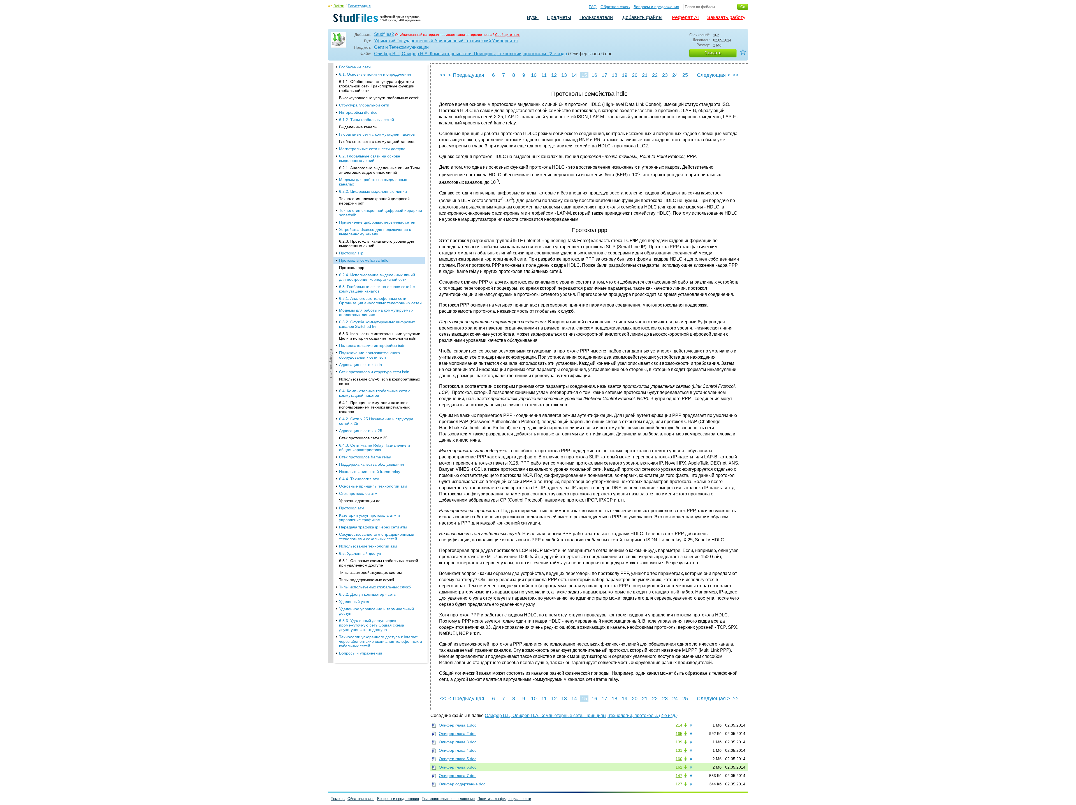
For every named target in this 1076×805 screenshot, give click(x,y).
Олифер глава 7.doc (457, 775)
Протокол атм (351, 508)
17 (604, 75)
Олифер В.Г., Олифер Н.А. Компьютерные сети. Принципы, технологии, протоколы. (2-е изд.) (470, 53)
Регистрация (359, 6)
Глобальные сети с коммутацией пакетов (377, 134)
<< (443, 75)
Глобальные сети (355, 67)
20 (634, 75)
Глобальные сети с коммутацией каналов (377, 141)
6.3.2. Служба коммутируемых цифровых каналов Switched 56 (377, 324)
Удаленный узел (354, 601)
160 (679, 759)
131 (679, 750)
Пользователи (596, 17)
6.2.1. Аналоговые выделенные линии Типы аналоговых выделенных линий (379, 170)
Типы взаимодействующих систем (370, 572)
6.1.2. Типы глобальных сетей (366, 119)
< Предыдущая (466, 75)
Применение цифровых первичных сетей (377, 222)
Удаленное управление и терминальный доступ (376, 611)
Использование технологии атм (368, 546)
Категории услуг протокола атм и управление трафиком (369, 517)
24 (675, 75)
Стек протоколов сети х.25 (363, 438)
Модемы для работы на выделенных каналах (373, 181)
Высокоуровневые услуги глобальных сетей (379, 98)
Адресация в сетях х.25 (360, 430)
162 (679, 767)
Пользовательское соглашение (448, 799)
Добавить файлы (642, 17)
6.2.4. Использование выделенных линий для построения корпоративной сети (377, 277)
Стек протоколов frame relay (365, 457)
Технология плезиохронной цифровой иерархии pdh (374, 200)
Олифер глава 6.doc (457, 767)
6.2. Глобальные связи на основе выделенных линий (369, 158)
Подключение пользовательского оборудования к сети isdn (369, 355)
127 (679, 784)
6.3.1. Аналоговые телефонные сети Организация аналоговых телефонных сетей (380, 300)
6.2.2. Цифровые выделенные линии (373, 191)
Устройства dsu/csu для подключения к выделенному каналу (375, 231)
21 (645, 75)
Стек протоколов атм (358, 493)
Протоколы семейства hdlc (363, 260)
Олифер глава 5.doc (457, 759)
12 (554, 75)
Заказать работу (726, 17)
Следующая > (713, 75)
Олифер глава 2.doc (457, 733)
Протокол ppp (351, 267)
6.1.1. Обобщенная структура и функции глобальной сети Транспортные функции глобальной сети (376, 86)
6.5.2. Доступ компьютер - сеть (367, 594)
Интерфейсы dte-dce (358, 112)
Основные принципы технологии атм (373, 486)
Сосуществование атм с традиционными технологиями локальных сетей (376, 536)
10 (534, 75)
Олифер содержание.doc (462, 784)
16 (594, 75)
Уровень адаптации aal (360, 500)
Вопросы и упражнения (360, 653)
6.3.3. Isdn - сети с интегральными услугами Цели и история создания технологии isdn (379, 335)
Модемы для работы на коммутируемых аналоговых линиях (376, 312)
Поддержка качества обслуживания (371, 464)
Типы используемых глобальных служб (375, 587)
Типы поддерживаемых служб (366, 579)
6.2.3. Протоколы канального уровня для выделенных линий (376, 243)
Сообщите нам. (507, 34)
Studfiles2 (384, 34)
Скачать (712, 52)
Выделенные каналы (358, 127)
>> (735, 75)
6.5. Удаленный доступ (360, 553)
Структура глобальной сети (364, 105)
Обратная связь (615, 6)
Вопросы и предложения (656, 6)
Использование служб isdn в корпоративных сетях (379, 381)
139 (679, 742)
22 (655, 75)
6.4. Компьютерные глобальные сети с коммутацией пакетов (374, 393)
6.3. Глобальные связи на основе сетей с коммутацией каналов (377, 288)
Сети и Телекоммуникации (402, 47)
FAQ (593, 6)
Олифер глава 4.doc (457, 750)
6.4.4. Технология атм (359, 479)
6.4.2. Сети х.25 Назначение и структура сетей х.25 (376, 421)
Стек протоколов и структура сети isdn (374, 372)
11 (544, 75)
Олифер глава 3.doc (457, 742)
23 (665, 75)
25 (685, 75)
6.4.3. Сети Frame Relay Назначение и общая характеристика (374, 447)
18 (614, 75)
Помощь (338, 799)
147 (679, 775)
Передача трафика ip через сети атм (373, 527)
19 (624, 75)
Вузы (533, 17)
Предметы (559, 17)
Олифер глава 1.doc (457, 725)
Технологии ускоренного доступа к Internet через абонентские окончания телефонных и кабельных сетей (380, 641)
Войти (338, 6)
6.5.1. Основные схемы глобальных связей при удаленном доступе (378, 562)
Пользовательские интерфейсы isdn (372, 345)
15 (584, 75)
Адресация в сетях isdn (360, 364)
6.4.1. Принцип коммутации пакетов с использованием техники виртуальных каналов (374, 407)
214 (679, 725)
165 (679, 733)
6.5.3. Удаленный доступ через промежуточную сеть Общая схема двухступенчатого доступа (371, 625)
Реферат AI (685, 17)
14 (574, 75)
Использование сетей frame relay (369, 471)
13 (564, 75)
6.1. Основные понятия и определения (375, 74)
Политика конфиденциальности (504, 799)
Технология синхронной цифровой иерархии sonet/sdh (380, 212)
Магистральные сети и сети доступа (372, 149)
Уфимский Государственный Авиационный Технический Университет (446, 40)
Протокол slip (351, 253)
